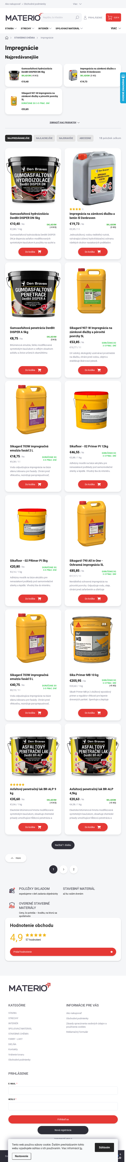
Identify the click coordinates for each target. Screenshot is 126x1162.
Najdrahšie (66, 138)
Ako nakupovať (13, 4)
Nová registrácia (63, 1130)
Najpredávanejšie (19, 138)
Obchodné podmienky (35, 4)
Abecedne (85, 138)
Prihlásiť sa (63, 1119)
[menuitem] (11, 28)
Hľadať (77, 17)
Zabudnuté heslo (63, 1139)
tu (81, 1148)
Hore (18, 858)
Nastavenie (21, 1156)
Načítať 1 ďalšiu (63, 845)
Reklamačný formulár (77, 1032)
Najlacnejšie (44, 138)
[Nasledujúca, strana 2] (63, 869)
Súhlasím (104, 1147)
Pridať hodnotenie (22, 951)
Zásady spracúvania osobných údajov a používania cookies (86, 1025)
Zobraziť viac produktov (63, 122)
